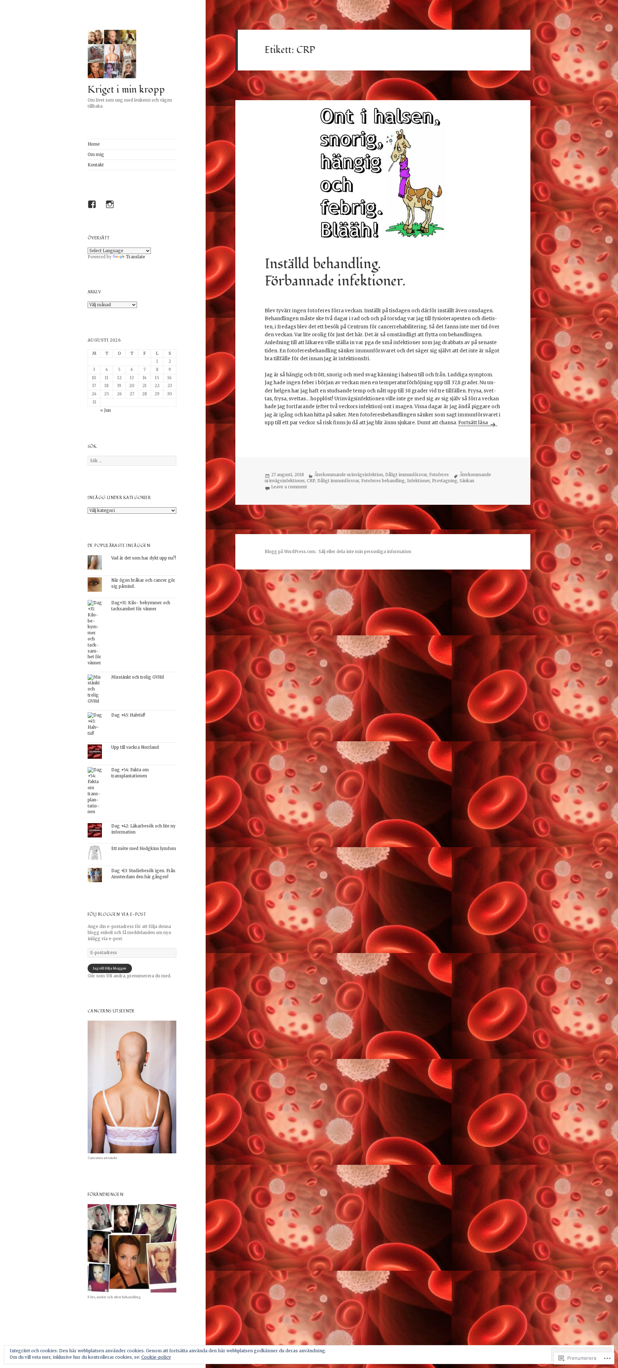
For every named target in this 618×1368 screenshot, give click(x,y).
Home (94, 144)
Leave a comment (289, 486)
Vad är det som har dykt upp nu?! (143, 558)
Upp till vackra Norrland (135, 747)
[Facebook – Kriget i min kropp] (94, 206)
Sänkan (467, 480)
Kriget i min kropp (126, 89)
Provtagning (444, 480)
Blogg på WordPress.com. (291, 551)
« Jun (105, 410)
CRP (311, 480)
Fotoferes (439, 474)
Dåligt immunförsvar (406, 474)
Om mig (96, 154)
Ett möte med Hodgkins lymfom (143, 848)
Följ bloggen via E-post (117, 914)
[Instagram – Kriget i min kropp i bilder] (112, 206)
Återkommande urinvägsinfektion (348, 474)
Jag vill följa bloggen (109, 968)
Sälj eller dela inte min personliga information (365, 551)
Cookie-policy (156, 1357)
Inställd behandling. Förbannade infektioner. (335, 272)
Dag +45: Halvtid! (128, 715)
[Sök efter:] (132, 460)
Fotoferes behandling (383, 480)
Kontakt (96, 164)
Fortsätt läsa (473, 423)
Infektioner (418, 480)
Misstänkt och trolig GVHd (137, 677)
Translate (135, 256)
